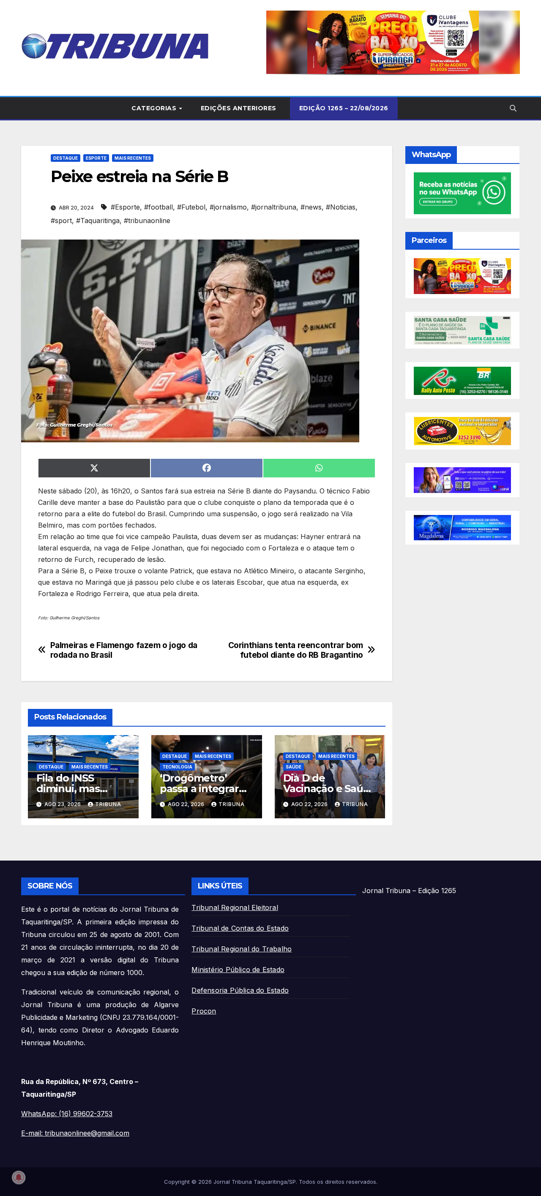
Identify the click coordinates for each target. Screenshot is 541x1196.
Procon (203, 1011)
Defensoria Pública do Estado (240, 990)
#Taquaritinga (98, 220)
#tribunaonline (147, 220)
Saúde (293, 766)
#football (158, 207)
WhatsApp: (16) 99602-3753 (66, 1113)
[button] (393, 42)
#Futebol (191, 207)
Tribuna (108, 804)
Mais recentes (133, 158)
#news (311, 207)
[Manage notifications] (18, 1177)
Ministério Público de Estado (237, 969)
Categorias (154, 108)
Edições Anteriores (238, 108)
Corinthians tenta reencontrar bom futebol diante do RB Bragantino (295, 650)
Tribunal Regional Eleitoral (234, 907)
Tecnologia (177, 766)
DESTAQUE (65, 158)
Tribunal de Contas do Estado (240, 928)
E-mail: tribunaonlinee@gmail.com (75, 1133)
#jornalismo (228, 207)
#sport (61, 220)
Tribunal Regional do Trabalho (241, 949)
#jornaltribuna (273, 207)
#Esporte (125, 207)
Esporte (96, 158)
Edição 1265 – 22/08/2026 (343, 108)
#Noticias (340, 207)
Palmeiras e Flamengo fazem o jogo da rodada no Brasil (123, 650)
